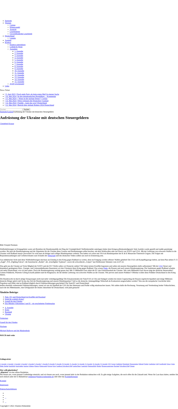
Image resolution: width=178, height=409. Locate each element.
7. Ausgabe (19, 64)
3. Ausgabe (19, 56)
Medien (99, 366)
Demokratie (126, 364)
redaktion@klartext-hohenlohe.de (41, 377)
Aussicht (13, 29)
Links (7, 86)
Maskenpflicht (92, 366)
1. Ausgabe (19, 51)
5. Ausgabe (19, 60)
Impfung (26, 366)
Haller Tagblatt (4, 366)
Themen (8, 23)
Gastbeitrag (152, 364)
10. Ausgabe (19, 71)
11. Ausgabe (19, 73)
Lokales (13, 38)
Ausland (8, 40)
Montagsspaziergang (107, 366)
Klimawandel (15, 27)
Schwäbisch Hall (124, 366)
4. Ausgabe (19, 58)
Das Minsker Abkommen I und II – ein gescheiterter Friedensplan (30, 303)
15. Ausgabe (19, 82)
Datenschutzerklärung (8, 389)
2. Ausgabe (19, 53)
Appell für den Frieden (13, 301)
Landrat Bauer (77, 366)
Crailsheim (119, 364)
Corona (12, 25)
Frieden (146, 364)
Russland (8, 312)
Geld (157, 364)
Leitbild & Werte (16, 47)
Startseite (8, 21)
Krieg (7, 310)
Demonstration (134, 364)
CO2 (161, 266)
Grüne (173, 364)
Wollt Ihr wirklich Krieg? (14, 299)
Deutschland (9, 36)
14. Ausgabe (19, 79)
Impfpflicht (12, 366)
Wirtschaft (51, 256)
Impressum (4, 385)
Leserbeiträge (15, 32)
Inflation (31, 366)
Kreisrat (50, 366)
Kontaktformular (71, 377)
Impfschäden (19, 366)
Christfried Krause (7, 124)
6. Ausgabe (19, 62)
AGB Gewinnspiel (17, 84)
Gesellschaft (162, 364)
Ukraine (8, 314)
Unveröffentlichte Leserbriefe (21, 34)
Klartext (8, 42)
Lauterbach (84, 366)
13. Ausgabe (19, 77)
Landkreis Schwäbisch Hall (64, 366)
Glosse (169, 364)
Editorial (141, 364)
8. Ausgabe (19, 66)
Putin (106, 268)
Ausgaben (13, 49)
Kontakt (3, 381)
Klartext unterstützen (18, 45)
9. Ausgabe (19, 69)
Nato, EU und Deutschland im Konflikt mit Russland (25, 297)
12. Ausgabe (19, 75)
